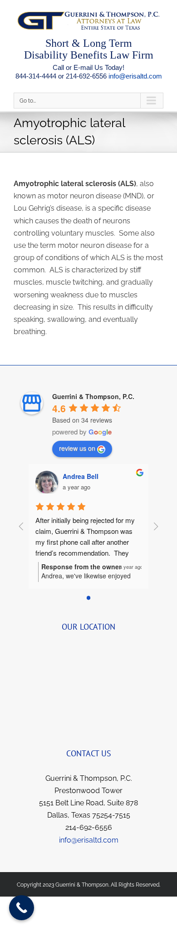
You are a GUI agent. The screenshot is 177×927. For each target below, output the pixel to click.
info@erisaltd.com (135, 76)
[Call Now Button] (21, 907)
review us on (77, 448)
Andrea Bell (80, 476)
